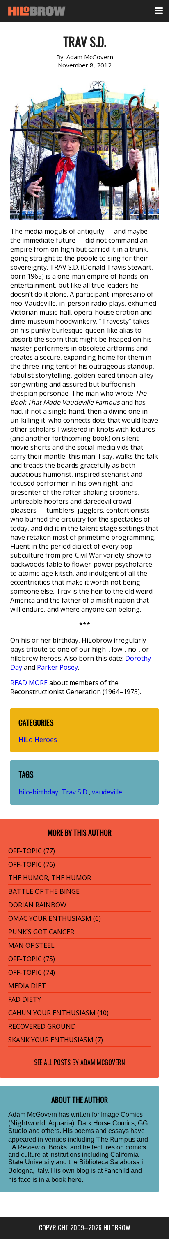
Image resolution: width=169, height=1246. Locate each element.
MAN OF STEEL (31, 945)
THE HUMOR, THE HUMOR (49, 877)
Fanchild (116, 1170)
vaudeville (107, 791)
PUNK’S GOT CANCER (41, 931)
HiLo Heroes (37, 739)
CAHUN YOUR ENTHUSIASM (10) (58, 1012)
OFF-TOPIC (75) (31, 958)
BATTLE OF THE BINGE (44, 891)
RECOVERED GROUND (42, 1026)
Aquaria (60, 1122)
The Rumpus (115, 1139)
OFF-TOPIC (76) (31, 864)
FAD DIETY (24, 999)
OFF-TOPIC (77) (31, 850)
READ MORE (29, 682)
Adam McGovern (102, 1062)
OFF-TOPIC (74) (31, 972)
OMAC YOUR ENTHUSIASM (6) (54, 918)
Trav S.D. (75, 791)
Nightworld (27, 1122)
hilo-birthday (38, 791)
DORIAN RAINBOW (37, 904)
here (74, 1179)
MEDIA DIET (27, 985)
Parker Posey (57, 667)
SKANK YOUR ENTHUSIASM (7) (55, 1039)
